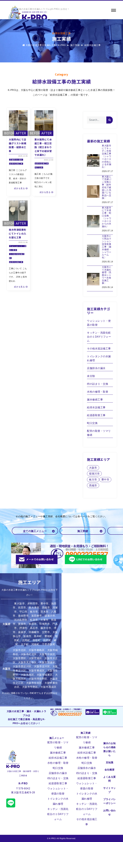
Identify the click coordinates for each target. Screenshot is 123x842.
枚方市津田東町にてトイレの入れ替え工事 (17, 233)
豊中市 (105, 479)
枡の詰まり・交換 (97, 384)
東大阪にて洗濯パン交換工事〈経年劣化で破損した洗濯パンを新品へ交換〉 (106, 187)
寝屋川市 (94, 473)
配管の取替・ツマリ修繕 (99, 433)
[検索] (109, 120)
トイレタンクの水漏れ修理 (99, 358)
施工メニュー (56, 738)
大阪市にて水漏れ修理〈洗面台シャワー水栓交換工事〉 (106, 275)
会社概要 (110, 769)
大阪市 (93, 467)
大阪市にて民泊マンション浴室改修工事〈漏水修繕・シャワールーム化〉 (106, 247)
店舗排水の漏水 (16, 160)
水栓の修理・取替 (97, 391)
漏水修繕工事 (95, 399)
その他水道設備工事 (99, 348)
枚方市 (93, 479)
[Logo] (28, 15)
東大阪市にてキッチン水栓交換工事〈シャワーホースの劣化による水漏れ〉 (106, 156)
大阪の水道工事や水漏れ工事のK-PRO (46, 45)
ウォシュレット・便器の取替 (99, 322)
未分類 (91, 376)
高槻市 (93, 485)
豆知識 (109, 762)
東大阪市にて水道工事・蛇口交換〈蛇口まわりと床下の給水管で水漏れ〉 (43, 147)
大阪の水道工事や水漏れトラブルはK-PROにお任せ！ (43, 9)
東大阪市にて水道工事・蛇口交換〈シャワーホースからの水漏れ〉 (106, 217)
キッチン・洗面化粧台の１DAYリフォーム (99, 336)
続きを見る (19, 188)
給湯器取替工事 (96, 415)
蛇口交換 (39, 167)
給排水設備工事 (16, 164)
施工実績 (75, 45)
